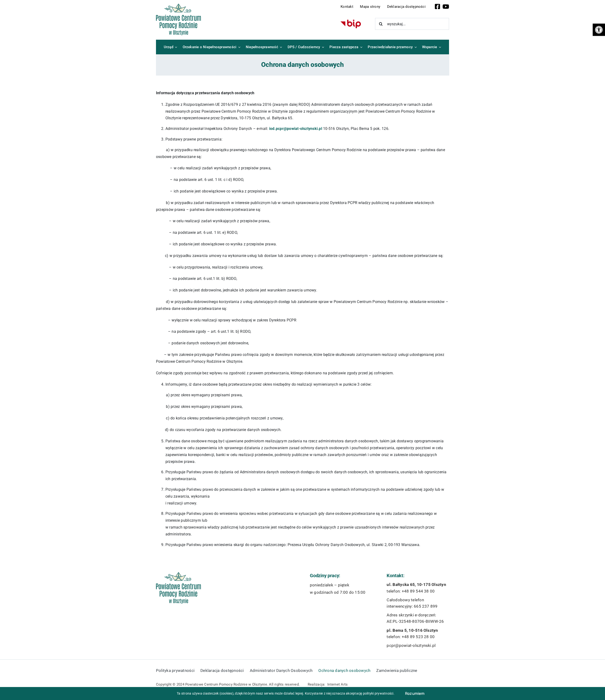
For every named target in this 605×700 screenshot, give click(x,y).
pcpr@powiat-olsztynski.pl (411, 645)
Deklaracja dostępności (406, 6)
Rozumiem (415, 693)
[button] (599, 30)
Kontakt (347, 6)
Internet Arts (337, 684)
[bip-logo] (351, 21)
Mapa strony (370, 6)
